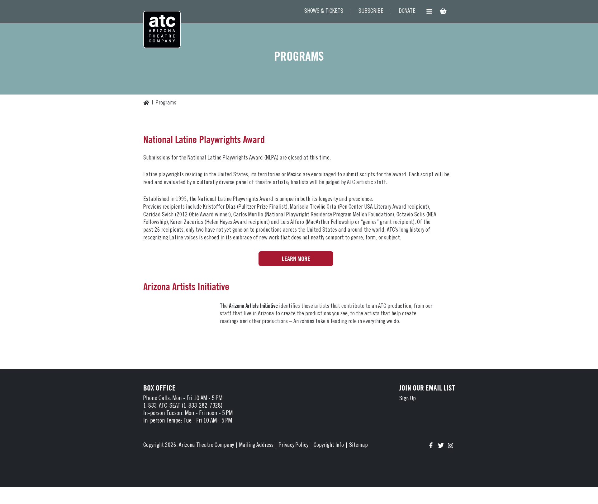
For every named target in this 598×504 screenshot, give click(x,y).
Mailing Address (256, 445)
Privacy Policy (293, 445)
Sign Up (407, 399)
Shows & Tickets (323, 11)
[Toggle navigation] (429, 11)
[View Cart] (443, 12)
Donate (407, 11)
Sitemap (358, 445)
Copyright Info (329, 445)
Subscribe (370, 11)
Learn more (296, 258)
